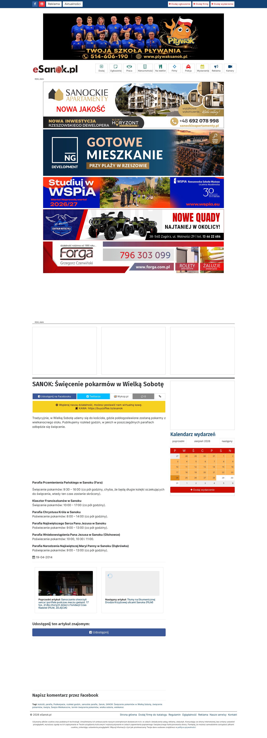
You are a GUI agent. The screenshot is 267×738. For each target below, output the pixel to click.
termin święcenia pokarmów (85, 707)
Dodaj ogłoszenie (180, 3)
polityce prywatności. (187, 727)
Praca (129, 70)
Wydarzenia (202, 70)
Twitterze (94, 396)
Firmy (174, 70)
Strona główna (128, 714)
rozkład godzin (73, 704)
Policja (188, 70)
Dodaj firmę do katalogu (152, 714)
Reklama (54, 4)
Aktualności (73, 4)
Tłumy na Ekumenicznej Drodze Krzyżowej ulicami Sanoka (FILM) (130, 601)
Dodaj (101, 70)
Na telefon (160, 70)
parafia (49, 704)
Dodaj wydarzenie (223, 3)
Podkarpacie (59, 704)
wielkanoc (119, 707)
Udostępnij (100, 632)
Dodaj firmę (201, 3)
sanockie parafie (89, 704)
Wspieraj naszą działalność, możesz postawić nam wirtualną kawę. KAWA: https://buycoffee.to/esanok (100, 406)
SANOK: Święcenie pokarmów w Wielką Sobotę (128, 704)
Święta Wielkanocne (60, 707)
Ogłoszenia (115, 70)
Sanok (102, 704)
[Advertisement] (133, 296)
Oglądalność (189, 714)
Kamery (230, 70)
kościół (41, 704)
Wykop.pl (122, 396)
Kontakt (232, 714)
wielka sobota (106, 707)
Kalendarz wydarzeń (193, 434)
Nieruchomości (145, 70)
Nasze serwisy (218, 714)
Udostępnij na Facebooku (55, 396)
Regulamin (175, 714)
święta (46, 707)
